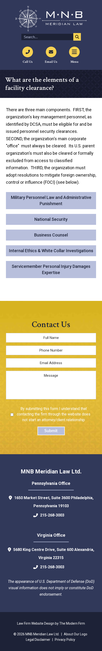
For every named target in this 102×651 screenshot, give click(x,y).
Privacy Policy (65, 639)
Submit (51, 431)
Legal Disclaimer (38, 639)
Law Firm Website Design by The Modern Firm (51, 623)
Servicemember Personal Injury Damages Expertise (51, 269)
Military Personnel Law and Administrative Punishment (51, 200)
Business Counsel (51, 234)
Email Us (51, 62)
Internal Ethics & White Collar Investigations (51, 250)
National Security (51, 219)
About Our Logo (75, 634)
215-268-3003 (52, 515)
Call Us (27, 62)
